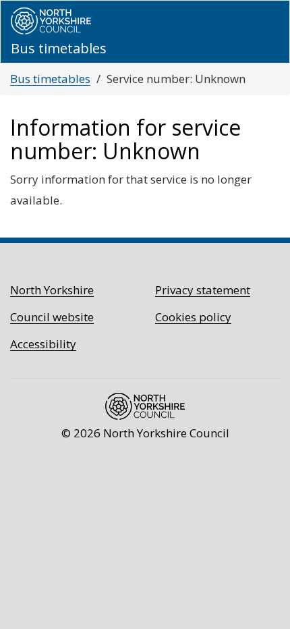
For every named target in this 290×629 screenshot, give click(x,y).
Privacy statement (202, 290)
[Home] (51, 21)
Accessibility (43, 344)
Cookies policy (193, 317)
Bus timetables (50, 78)
